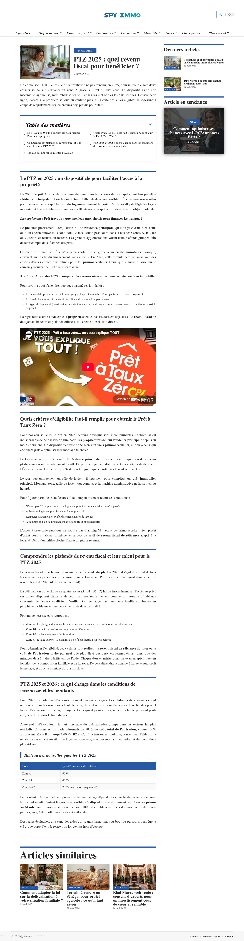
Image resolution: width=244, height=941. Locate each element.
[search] (220, 14)
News (194, 122)
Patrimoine (75, 887)
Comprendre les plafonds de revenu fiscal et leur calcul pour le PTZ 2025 (54, 144)
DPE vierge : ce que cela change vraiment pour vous (202, 82)
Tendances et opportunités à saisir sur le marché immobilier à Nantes (204, 61)
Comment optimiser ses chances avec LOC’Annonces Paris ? (193, 133)
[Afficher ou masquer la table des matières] (111, 124)
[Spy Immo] (122, 14)
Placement (121, 887)
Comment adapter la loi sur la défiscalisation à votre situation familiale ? (41, 896)
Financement (85, 50)
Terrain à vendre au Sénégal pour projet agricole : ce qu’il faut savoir (85, 898)
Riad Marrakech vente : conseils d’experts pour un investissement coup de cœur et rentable (133, 898)
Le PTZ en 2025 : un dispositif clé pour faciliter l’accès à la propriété (53, 134)
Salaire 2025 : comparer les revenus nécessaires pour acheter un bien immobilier (98, 276)
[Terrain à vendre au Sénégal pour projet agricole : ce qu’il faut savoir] (88, 877)
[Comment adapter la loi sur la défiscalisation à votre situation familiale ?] (41, 877)
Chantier (170, 89)
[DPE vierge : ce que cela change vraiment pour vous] (172, 84)
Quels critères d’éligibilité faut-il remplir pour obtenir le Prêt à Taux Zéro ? (123, 134)
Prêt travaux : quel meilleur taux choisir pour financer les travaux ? (93, 218)
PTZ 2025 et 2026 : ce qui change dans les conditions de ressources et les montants (123, 144)
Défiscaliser (29, 887)
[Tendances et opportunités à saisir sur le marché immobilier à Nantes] (172, 63)
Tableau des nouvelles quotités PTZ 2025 (50, 152)
